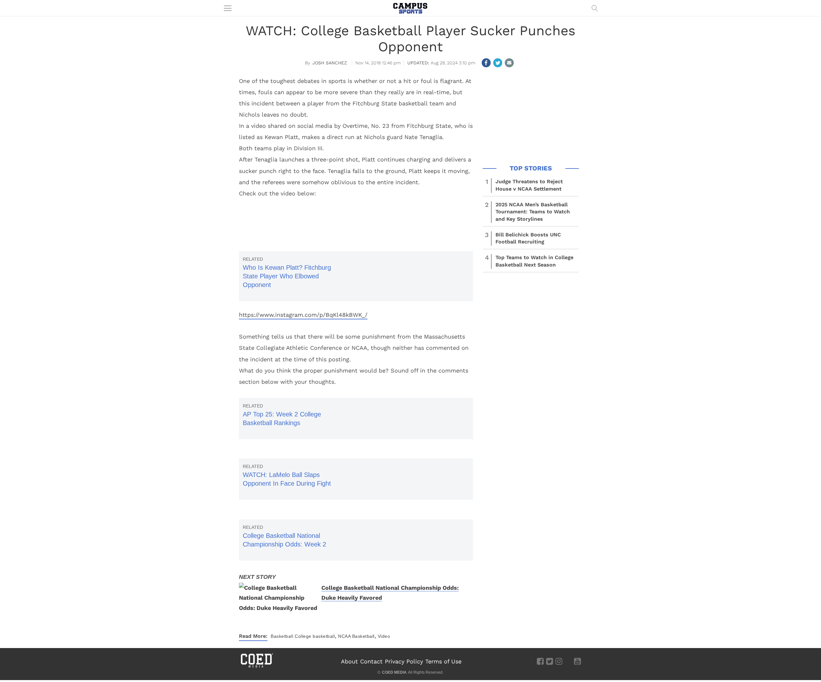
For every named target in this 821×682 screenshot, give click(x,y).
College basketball (315, 636)
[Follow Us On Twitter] (550, 661)
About (349, 661)
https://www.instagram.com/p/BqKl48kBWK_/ (303, 314)
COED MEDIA (394, 672)
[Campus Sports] (410, 8)
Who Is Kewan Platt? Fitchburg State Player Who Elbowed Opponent (287, 276)
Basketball (282, 636)
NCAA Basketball (356, 636)
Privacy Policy (404, 661)
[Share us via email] (509, 62)
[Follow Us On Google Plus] (568, 661)
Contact (371, 661)
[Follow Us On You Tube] (577, 661)
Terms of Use (443, 661)
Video (384, 636)
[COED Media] (257, 667)
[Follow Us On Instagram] (559, 661)
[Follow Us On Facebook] (540, 661)
